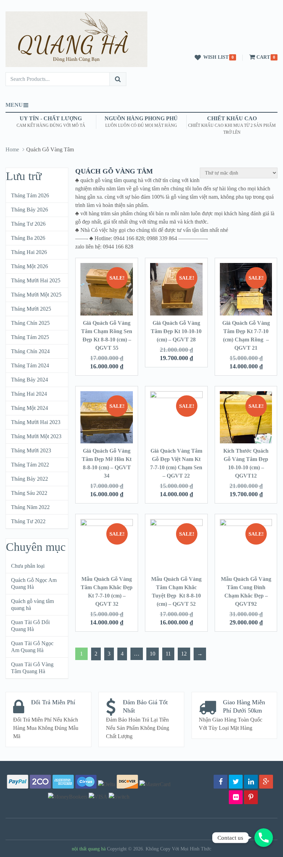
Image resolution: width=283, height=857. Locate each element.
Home (12, 149)
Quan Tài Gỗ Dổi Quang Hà (30, 625)
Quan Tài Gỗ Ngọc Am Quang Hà (32, 646)
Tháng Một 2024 (29, 408)
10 (152, 654)
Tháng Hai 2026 (29, 252)
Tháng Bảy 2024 (29, 380)
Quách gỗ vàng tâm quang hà (32, 604)
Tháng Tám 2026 (30, 195)
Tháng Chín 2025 (30, 323)
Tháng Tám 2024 (30, 365)
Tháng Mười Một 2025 (36, 295)
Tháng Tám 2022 (30, 465)
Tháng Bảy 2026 (29, 210)
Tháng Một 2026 (29, 266)
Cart (263, 57)
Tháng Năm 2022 (30, 507)
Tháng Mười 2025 (31, 309)
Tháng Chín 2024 (30, 351)
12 (184, 654)
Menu (14, 105)
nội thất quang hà (89, 848)
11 (168, 654)
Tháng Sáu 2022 (29, 493)
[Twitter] (236, 782)
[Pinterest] (251, 797)
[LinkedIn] (251, 782)
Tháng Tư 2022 (28, 521)
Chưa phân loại (28, 566)
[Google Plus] (266, 782)
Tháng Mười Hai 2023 (35, 422)
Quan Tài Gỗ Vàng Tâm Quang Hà (32, 667)
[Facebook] (220, 782)
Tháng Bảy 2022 (29, 479)
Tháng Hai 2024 (29, 394)
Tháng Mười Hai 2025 (35, 280)
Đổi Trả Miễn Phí (53, 702)
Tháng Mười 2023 (31, 450)
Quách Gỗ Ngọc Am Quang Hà (34, 583)
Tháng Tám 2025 (30, 337)
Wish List (215, 57)
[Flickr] (236, 797)
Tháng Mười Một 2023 (36, 436)
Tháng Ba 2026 (28, 238)
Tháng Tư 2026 (28, 224)
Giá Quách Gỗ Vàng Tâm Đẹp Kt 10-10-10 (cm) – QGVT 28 (176, 331)
